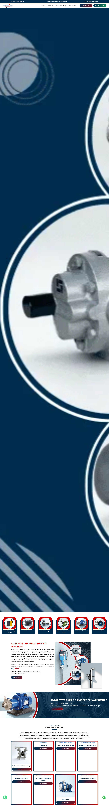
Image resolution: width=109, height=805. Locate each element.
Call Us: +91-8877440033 (18, 1)
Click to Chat (100, 5)
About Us (50, 5)
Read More (16, 677)
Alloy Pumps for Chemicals (87, 778)
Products (58, 5)
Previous (1, 311)
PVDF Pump (65, 799)
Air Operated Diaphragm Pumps (21, 766)
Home (43, 5)
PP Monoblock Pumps (21, 778)
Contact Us (72, 5)
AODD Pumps (43, 745)
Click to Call (86, 5)
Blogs (65, 5)
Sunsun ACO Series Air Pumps (87, 745)
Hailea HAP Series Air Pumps (65, 745)
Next (108, 311)
